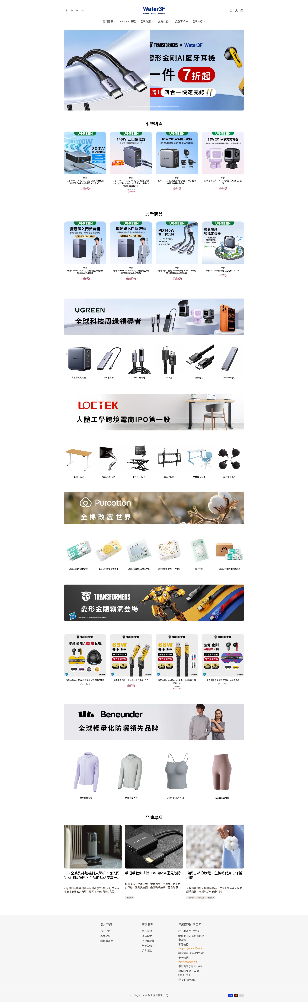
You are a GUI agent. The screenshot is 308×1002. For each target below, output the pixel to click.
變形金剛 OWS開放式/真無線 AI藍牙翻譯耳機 (85, 680)
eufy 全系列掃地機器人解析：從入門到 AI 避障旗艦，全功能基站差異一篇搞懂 (92, 875)
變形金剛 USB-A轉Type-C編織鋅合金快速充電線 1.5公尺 (177, 681)
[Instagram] (71, 10)
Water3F (142, 995)
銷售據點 (147, 950)
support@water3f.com (190, 948)
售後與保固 (148, 945)
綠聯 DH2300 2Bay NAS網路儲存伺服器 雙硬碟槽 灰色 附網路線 (85, 272)
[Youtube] (77, 10)
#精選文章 (129, 898)
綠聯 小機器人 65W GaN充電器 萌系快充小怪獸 (223, 182)
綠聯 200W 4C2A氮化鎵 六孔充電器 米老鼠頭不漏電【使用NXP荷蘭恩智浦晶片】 (85, 182)
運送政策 (147, 935)
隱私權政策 (106, 940)
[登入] (236, 10)
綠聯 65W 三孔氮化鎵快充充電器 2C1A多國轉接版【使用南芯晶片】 (177, 182)
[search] (231, 10)
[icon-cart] (241, 10)
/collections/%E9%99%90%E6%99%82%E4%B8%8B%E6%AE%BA (99, 31)
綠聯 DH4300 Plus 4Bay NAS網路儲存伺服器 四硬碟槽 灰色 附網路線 (131, 272)
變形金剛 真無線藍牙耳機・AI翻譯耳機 (223, 680)
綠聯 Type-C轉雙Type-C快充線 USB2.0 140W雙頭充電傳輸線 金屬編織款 (177, 272)
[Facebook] (66, 10)
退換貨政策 (148, 940)
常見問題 (147, 931)
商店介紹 (105, 931)
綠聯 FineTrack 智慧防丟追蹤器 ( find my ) (223, 270)
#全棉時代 (191, 898)
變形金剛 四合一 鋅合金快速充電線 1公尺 (131, 680)
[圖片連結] (154, 317)
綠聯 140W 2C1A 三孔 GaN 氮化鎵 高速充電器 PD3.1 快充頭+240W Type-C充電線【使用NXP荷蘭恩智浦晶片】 (131, 183)
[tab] (134, 107)
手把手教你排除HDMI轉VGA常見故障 (153, 873)
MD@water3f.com (187, 961)
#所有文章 (201, 898)
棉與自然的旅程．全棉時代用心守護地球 (214, 875)
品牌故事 (105, 935)
